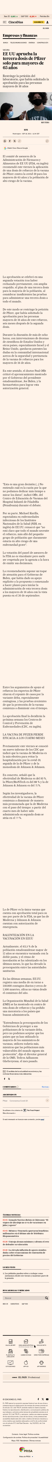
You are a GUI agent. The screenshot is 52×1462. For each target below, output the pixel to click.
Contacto (15, 1434)
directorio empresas (41, 1355)
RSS (17, 1441)
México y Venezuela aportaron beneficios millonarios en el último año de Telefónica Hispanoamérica (26, 1233)
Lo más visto (9, 1267)
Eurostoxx (15, 1304)
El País (45, 28)
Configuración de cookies (12, 1437)
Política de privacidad (30, 1437)
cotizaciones (10, 1366)
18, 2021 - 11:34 (30, 134)
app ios (25, 1366)
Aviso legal (23, 1434)
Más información (9, 1113)
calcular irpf (10, 1345)
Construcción (42, 43)
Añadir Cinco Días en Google (17, 148)
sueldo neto (41, 1345)
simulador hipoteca (26, 1345)
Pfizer (5, 1101)
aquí (42, 1119)
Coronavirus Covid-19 (19, 1101)
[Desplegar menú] (5, 22)
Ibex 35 (7, 16)
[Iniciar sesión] (47, 22)
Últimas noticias (11, 1215)
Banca (5, 43)
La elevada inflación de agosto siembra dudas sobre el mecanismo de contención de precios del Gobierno (24, 1253)
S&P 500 (24, 16)
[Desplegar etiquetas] (47, 1100)
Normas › (45, 1087)
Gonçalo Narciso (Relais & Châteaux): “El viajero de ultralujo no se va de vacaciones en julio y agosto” (25, 1223)
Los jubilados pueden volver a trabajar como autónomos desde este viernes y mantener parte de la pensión (26, 1275)
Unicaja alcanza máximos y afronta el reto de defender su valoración (26, 1243)
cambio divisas (26, 1355)
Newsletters (24, 1441)
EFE (26, 130)
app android (41, 1366)
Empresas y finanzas (20, 36)
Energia (32, 43)
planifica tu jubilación (10, 1355)
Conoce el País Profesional (26, 1377)
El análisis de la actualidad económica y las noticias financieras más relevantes (22, 1072)
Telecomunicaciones (18, 43)
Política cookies (33, 1434)
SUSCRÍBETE (38, 22)
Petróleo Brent (45, 16)
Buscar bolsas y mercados (16, 1290)
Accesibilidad (43, 1437)
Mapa (14, 1441)
